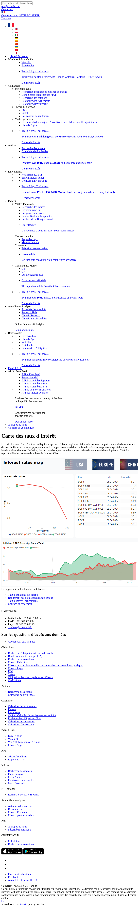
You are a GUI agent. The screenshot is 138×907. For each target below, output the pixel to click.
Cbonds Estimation (18, 662)
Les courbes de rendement (35, 116)
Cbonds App (28, 339)
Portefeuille (28, 65)
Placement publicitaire (19, 874)
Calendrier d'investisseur (34, 103)
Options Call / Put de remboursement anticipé (32, 715)
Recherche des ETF (32, 174)
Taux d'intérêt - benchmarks (23, 600)
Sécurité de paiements (19, 829)
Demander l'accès (24, 421)
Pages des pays (30, 239)
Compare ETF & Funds (34, 180)
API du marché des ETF (34, 386)
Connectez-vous (10, 15)
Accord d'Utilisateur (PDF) (22, 880)
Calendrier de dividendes (35, 151)
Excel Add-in (29, 336)
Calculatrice (14, 841)
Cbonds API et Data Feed (21, 641)
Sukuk (25, 113)
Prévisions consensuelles (35, 248)
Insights (29, 330)
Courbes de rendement (20, 603)
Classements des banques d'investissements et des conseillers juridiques (59, 122)
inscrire (23, 904)
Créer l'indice (15, 777)
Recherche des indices (33, 207)
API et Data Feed (31, 374)
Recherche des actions (33, 148)
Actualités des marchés (34, 309)
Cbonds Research (31, 315)
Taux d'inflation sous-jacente (23, 594)
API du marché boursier (34, 383)
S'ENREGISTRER (29, 15)
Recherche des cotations (34, 97)
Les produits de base (32, 274)
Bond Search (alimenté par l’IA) (39, 94)
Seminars (20, 330)
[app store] (12, 853)
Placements (14, 712)
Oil (23, 268)
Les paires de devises (33, 213)
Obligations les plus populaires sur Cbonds (30, 677)
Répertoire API (30, 377)
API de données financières (36, 389)
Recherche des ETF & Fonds (23, 794)
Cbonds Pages (29, 125)
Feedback (13, 877)
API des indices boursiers (35, 392)
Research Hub (29, 312)
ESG (24, 109)
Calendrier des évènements (36, 100)
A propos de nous (17, 424)
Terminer (6, 18)
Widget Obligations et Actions (24, 742)
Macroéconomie (30, 242)
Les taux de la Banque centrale (38, 219)
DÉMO (19, 407)
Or (23, 271)
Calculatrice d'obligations (35, 348)
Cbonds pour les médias (34, 318)
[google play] (33, 853)
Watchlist (26, 62)
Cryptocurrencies (31, 210)
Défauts (12, 709)
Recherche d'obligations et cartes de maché (44, 91)
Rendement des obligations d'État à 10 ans (30, 597)
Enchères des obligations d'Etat (24, 718)
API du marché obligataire (35, 380)
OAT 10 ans (14, 680)
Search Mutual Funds (33, 177)
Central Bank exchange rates (37, 216)
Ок (3, 901)
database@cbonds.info (20, 627)
